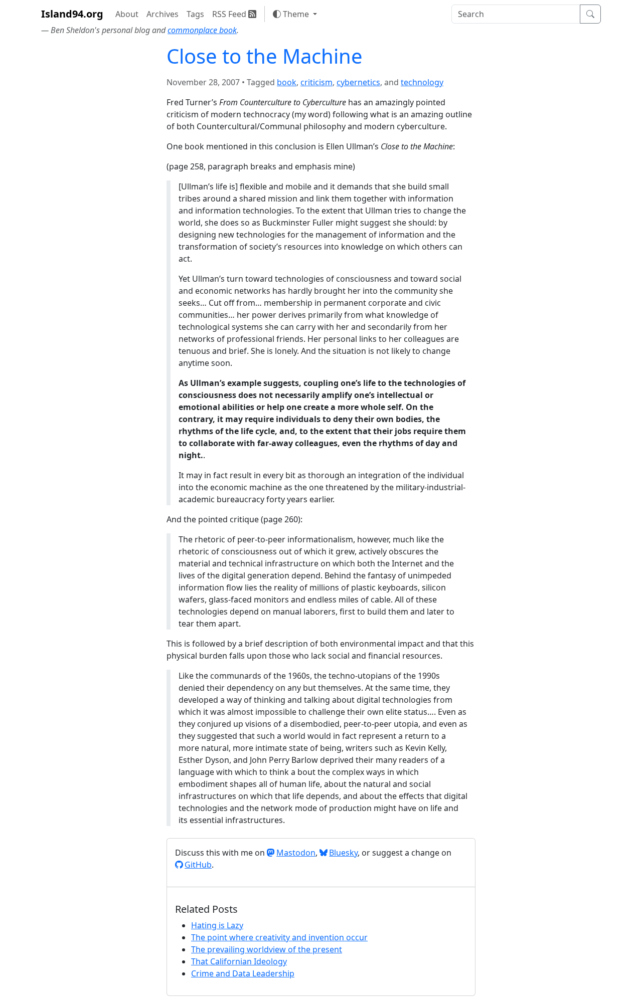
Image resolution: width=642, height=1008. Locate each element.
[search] (515, 14)
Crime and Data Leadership (242, 973)
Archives (162, 14)
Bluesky (343, 852)
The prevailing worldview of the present (266, 949)
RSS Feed (230, 14)
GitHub (198, 864)
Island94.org (72, 14)
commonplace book (202, 30)
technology (422, 82)
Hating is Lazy (217, 925)
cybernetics (358, 82)
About (126, 14)
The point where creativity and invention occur (279, 937)
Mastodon (295, 852)
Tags (195, 14)
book (286, 82)
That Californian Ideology (239, 961)
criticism (316, 82)
